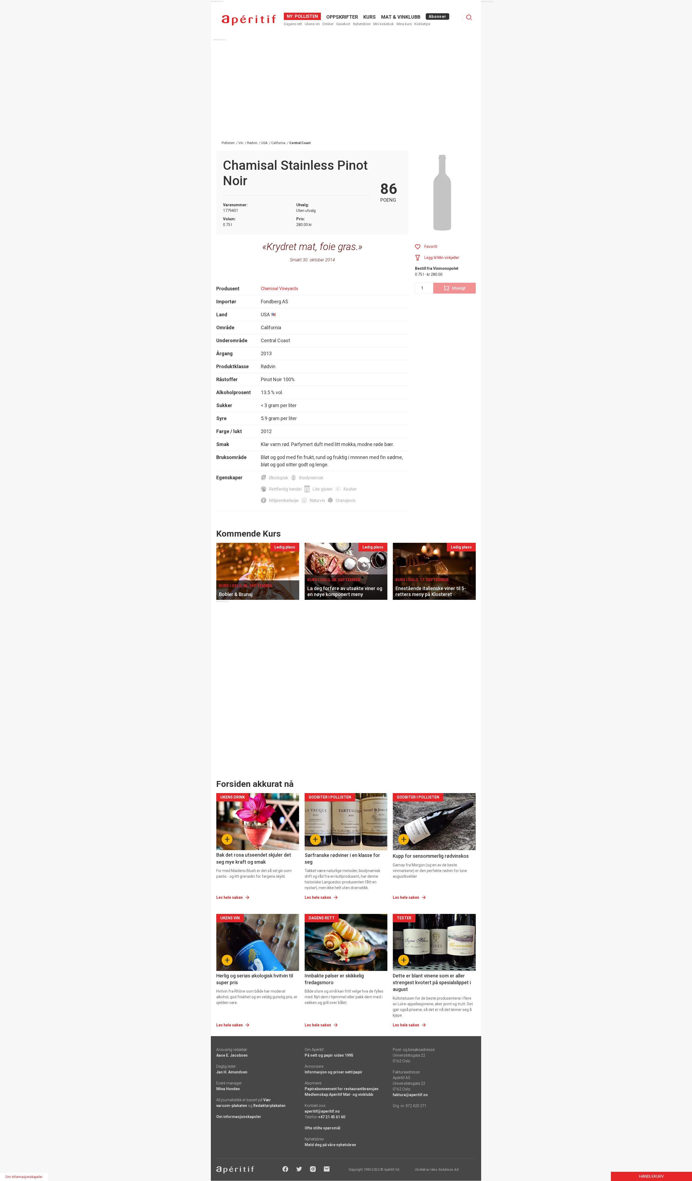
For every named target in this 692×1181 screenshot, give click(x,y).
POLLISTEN (306, 16)
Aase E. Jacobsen (232, 1055)
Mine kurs (404, 24)
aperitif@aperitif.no (322, 1111)
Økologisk (278, 477)
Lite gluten (322, 489)
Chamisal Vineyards (279, 288)
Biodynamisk (311, 477)
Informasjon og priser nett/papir (333, 1072)
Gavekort (343, 24)
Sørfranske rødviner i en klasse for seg (342, 858)
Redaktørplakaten (269, 1105)
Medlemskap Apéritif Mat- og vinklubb (339, 1094)
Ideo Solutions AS (444, 1170)
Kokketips (422, 24)
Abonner (437, 16)
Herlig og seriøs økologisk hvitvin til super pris (254, 979)
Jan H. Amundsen (231, 1072)
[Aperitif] (249, 20)
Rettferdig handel (285, 489)
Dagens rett (293, 24)
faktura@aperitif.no (410, 1095)
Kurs (369, 17)
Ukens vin (312, 24)
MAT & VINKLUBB (400, 17)
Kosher (350, 489)
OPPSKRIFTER (342, 17)
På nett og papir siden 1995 (329, 1055)
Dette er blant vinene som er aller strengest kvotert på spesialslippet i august (432, 982)
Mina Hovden (228, 1089)
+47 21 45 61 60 (331, 1117)
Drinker (328, 24)
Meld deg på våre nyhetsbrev (330, 1145)
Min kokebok (383, 24)
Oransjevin (345, 500)
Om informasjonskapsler (238, 1117)
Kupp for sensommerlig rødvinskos (431, 856)
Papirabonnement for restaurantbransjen (341, 1089)
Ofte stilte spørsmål (322, 1128)
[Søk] (469, 17)
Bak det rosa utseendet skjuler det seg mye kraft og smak (253, 858)
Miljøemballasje (284, 500)
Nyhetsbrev (362, 24)
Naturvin (317, 500)
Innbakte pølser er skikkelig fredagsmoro (334, 979)
